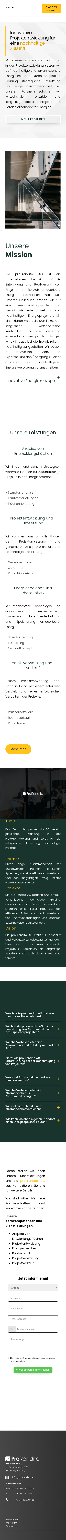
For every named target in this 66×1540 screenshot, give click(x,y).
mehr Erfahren (33, 119)
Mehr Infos (18, 749)
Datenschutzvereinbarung (35, 1358)
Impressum (11, 1523)
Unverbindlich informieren (33, 1370)
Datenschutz (11, 1526)
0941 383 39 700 (51, 9)
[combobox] (12, 1329)
